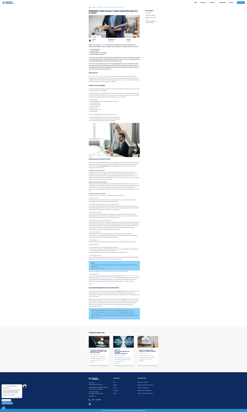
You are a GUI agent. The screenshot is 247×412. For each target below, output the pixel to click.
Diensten (202, 2)
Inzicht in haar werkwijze (150, 15)
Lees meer (92, 362)
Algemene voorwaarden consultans (145, 385)
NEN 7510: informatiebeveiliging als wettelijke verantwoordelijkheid (121, 351)
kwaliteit (93, 312)
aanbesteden (130, 310)
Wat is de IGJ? (148, 13)
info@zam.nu (98, 317)
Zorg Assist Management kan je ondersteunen (151, 22)
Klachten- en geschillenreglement (145, 393)
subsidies (104, 313)
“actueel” (102, 44)
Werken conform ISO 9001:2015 (144, 390)
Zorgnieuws (222, 2)
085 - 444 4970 (96, 400)
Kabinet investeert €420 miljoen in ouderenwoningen (147, 350)
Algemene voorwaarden (143, 382)
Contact (231, 2)
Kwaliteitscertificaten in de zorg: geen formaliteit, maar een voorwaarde (98, 351)
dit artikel (97, 268)
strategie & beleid (110, 312)
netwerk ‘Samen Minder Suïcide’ (130, 275)
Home (195, 2)
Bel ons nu (241, 2)
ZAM (93, 354)
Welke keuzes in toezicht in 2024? (151, 18)
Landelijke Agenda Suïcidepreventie (106, 277)
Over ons (212, 2)
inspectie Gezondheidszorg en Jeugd (98, 76)
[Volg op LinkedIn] (90, 404)
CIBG (126, 215)
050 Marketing (142, 410)
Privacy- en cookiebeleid (143, 387)
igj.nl (92, 284)
